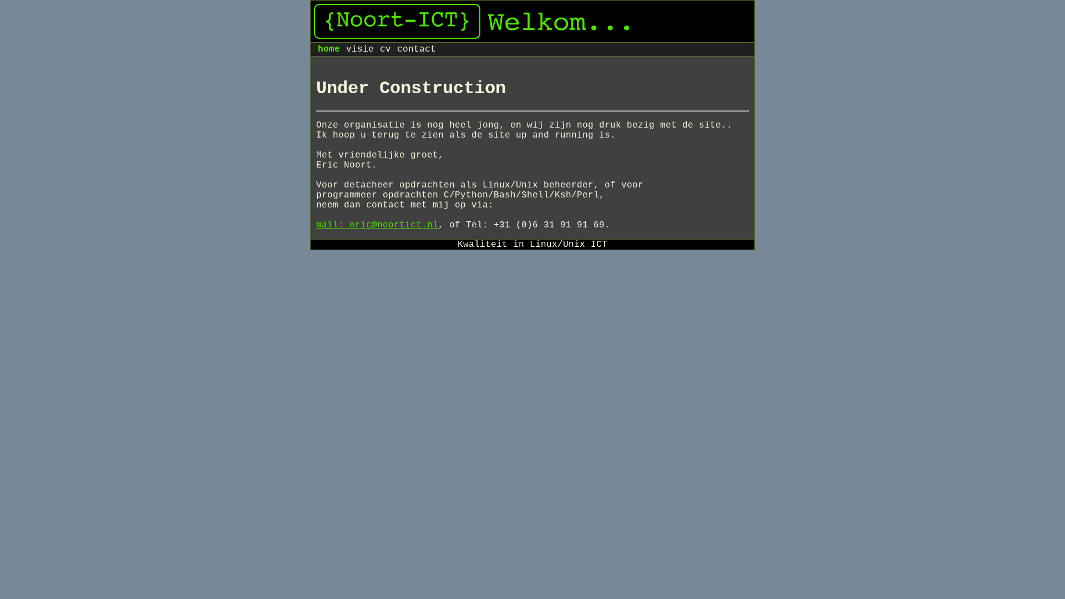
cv (385, 49)
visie (360, 49)
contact (416, 49)
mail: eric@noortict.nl (377, 225)
